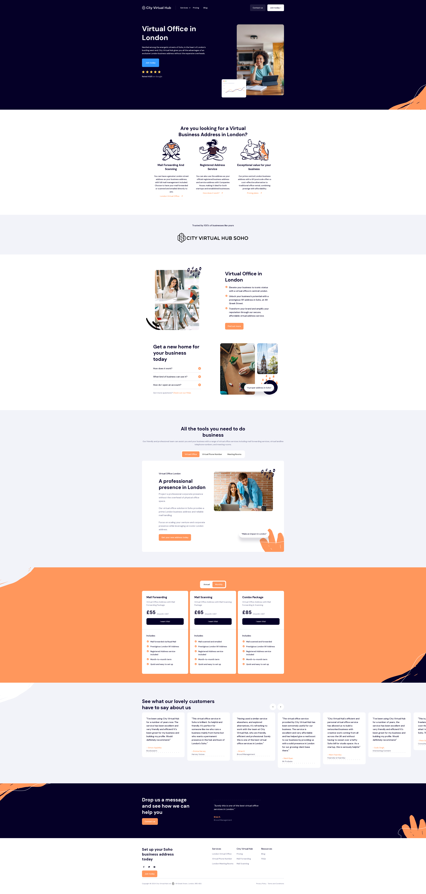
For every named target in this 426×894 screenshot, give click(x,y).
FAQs (263, 859)
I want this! (165, 621)
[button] (185, 7)
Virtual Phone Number (222, 859)
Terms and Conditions (276, 884)
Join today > (275, 8)
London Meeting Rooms (222, 863)
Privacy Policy (261, 884)
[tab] (190, 454)
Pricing (196, 8)
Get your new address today (174, 537)
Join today (151, 62)
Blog (205, 8)
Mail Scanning (243, 863)
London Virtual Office (222, 854)
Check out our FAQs (182, 393)
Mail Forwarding (244, 859)
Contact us (258, 8)
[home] (159, 8)
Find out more (234, 326)
